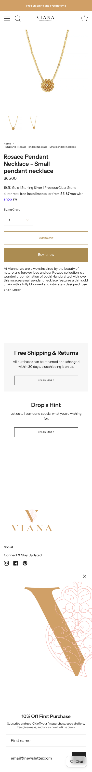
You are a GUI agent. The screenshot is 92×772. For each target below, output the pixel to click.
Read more (12, 290)
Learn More (46, 380)
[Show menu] (7, 18)
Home (7, 143)
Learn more (46, 432)
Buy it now (46, 254)
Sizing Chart (12, 209)
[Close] (84, 576)
